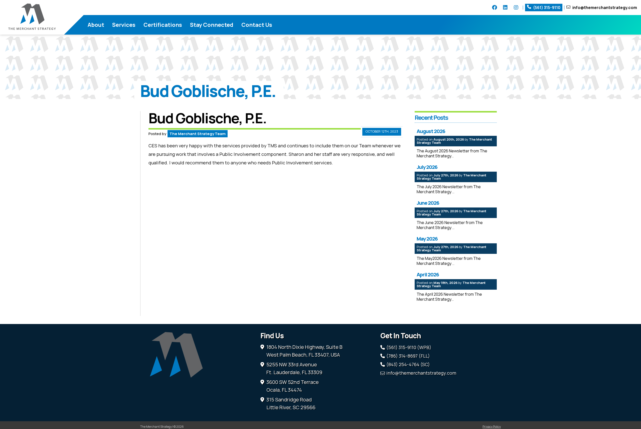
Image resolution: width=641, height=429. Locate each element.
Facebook (495, 8)
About (96, 25)
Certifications (162, 25)
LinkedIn (505, 8)
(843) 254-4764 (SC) (408, 364)
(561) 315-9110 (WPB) (408, 347)
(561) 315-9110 (546, 7)
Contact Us (256, 25)
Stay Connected (211, 25)
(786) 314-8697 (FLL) (408, 356)
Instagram (516, 8)
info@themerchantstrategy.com (604, 7)
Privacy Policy (492, 426)
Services (123, 25)
